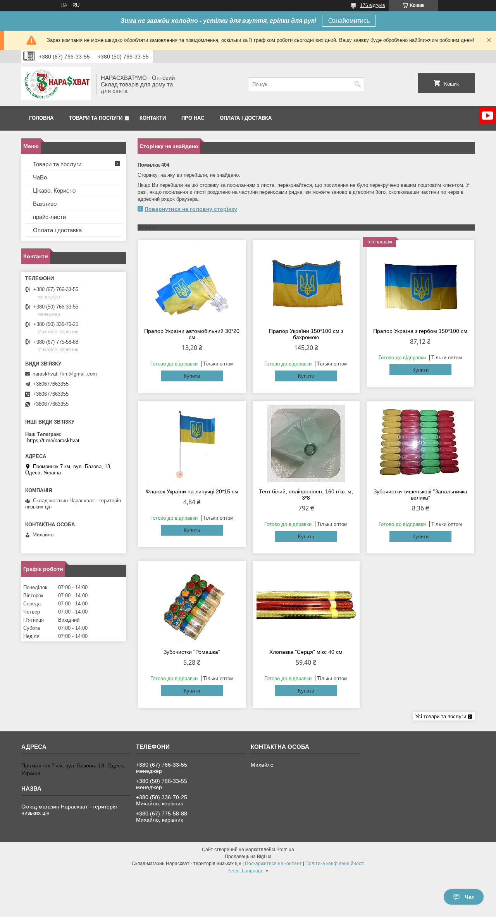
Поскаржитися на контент (273, 863)
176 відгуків (372, 5)
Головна (41, 118)
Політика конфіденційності (335, 863)
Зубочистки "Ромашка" (192, 652)
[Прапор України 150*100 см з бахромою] (306, 283)
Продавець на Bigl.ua (248, 856)
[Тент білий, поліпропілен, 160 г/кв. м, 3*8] (306, 443)
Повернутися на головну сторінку (191, 209)
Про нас (192, 118)
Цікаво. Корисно (54, 190)
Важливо (45, 203)
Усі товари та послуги (440, 716)
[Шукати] (357, 84)
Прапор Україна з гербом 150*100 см (420, 331)
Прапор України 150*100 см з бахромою (306, 334)
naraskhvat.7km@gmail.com (65, 374)
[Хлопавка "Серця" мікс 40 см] (306, 604)
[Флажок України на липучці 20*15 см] (192, 443)
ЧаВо (40, 177)
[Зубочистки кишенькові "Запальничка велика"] (420, 443)
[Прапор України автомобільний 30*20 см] (192, 283)
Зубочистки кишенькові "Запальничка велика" (420, 494)
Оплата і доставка (246, 118)
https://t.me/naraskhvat (53, 440)
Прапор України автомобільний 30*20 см (191, 334)
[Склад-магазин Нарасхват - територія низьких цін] (56, 84)
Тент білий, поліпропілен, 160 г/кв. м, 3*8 (306, 494)
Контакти (153, 118)
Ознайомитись (349, 20)
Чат (469, 897)
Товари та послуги (95, 118)
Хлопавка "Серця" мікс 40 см (306, 652)
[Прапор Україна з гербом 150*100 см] (420, 283)
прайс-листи (49, 217)
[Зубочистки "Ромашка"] (192, 604)
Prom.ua (285, 849)
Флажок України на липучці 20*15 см (192, 491)
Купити (192, 376)
